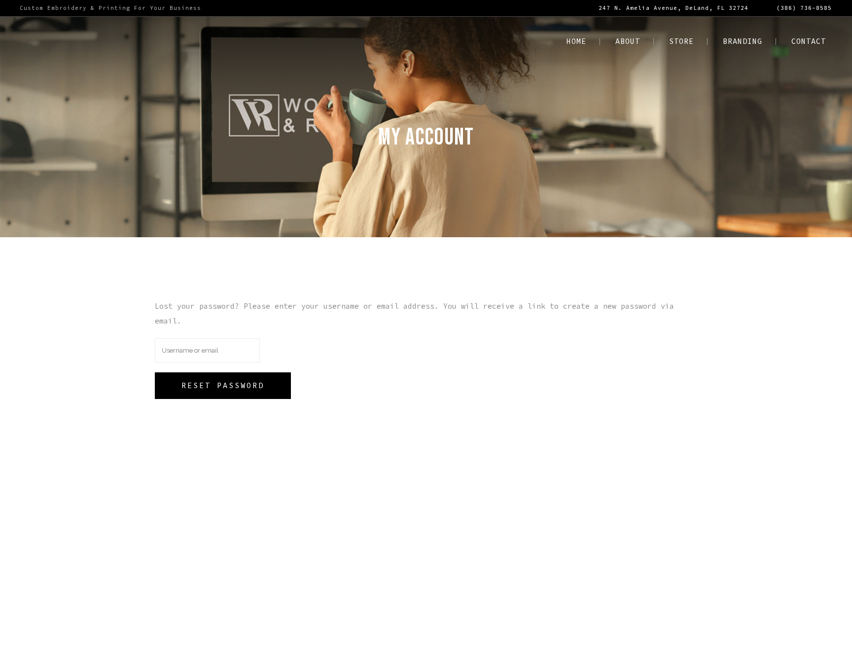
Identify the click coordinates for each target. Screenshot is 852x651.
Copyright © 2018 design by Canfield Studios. (390, 633)
